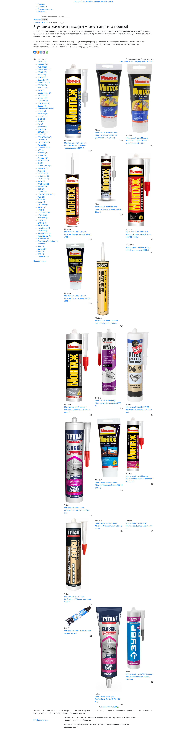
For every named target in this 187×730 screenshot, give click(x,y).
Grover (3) (42, 155)
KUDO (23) (42, 67)
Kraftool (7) (42, 98)
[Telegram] (40, 52)
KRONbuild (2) (43, 184)
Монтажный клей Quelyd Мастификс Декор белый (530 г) (108, 403)
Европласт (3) (44, 142)
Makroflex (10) (44, 82)
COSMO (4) (42, 116)
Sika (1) (41, 251)
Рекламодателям (97, 1)
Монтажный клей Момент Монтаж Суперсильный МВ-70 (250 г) (77, 298)
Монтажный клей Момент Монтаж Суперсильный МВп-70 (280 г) (108, 209)
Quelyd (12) (42, 77)
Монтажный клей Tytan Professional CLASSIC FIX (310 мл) (76, 510)
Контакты (109, 1)
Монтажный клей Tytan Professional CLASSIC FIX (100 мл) (107, 699)
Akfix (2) (41, 181)
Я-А (152, 62)
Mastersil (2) (43, 168)
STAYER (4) (42, 132)
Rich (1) (41, 246)
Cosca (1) (42, 220)
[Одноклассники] (37, 52)
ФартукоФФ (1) (44, 233)
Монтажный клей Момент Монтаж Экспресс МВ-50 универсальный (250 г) (106, 135)
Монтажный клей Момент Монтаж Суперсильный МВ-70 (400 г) (77, 409)
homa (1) (41, 202)
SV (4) (40, 124)
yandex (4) (42, 127)
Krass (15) (42, 75)
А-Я (148, 62)
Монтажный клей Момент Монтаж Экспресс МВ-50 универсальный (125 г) (137, 140)
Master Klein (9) (44, 93)
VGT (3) (41, 150)
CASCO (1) (42, 223)
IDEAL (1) (41, 199)
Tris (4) (41, 121)
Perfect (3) (42, 140)
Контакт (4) (43, 114)
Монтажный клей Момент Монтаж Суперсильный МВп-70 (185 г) (108, 526)
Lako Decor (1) (44, 228)
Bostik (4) (42, 129)
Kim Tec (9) (42, 88)
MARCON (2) (43, 173)
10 (109, 707)
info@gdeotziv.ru (40, 720)
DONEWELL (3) (44, 147)
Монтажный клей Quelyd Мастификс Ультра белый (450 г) (139, 526)
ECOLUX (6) (43, 101)
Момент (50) (43, 64)
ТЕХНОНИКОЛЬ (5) (46, 108)
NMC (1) (41, 210)
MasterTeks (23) (44, 69)
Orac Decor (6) (44, 103)
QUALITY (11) (43, 80)
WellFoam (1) (43, 218)
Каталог (37, 20)
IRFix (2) (41, 189)
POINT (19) (42, 72)
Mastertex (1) (43, 257)
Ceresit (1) (42, 249)
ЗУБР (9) (41, 90)
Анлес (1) (41, 207)
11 (111, 707)
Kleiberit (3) (42, 153)
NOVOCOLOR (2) (45, 166)
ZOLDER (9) (42, 85)
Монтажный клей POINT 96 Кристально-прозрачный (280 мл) (139, 409)
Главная (77, 1)
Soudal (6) (42, 106)
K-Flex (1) (41, 244)
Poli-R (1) (41, 197)
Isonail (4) (42, 111)
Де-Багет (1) (43, 205)
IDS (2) (41, 163)
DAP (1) (41, 254)
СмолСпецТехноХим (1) (48, 241)
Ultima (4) (42, 134)
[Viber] (44, 52)
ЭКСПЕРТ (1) (43, 225)
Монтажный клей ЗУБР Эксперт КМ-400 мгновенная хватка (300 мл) (139, 676)
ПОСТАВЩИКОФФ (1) (47, 194)
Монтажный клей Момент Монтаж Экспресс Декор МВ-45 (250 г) (109, 485)
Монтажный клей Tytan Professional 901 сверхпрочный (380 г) (77, 599)
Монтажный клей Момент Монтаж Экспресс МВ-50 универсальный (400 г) (75, 145)
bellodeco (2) (43, 176)
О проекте (85, 1)
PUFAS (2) (42, 192)
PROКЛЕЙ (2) (43, 160)
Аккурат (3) (43, 158)
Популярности (140, 62)
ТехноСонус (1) (44, 236)
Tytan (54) (42, 62)
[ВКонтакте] (34, 52)
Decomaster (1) (44, 212)
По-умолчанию (126, 62)
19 (116, 707)
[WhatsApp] (47, 52)
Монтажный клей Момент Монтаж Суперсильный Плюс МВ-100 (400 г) (138, 234)
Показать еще (39, 261)
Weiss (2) (41, 171)
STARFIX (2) (43, 186)
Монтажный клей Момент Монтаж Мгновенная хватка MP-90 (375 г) (140, 478)
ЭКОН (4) (41, 119)
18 (114, 707)
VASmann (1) (43, 231)
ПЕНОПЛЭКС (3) (45, 137)
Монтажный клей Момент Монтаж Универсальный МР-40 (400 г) (77, 234)
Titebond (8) (43, 95)
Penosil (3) (42, 145)
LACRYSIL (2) (43, 179)
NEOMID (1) (42, 215)
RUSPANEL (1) (43, 238)
